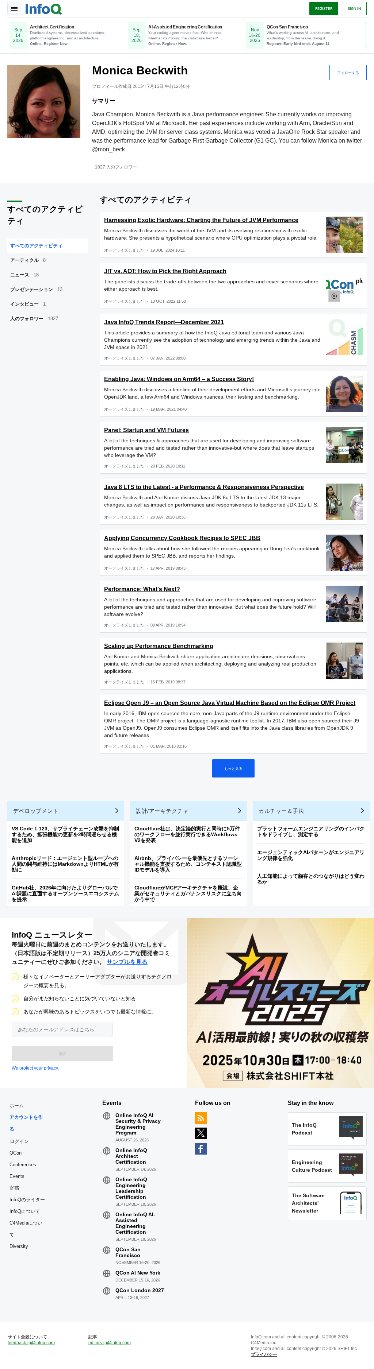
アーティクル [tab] (28, 260)
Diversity (18, 1246)
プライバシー (264, 1354)
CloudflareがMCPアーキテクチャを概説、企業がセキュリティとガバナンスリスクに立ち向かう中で (188, 893)
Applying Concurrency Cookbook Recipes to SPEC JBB (182, 538)
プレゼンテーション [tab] (36, 289)
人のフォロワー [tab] (34, 318)
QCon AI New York (137, 1273)
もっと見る (233, 768)
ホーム (16, 1105)
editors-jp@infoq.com (109, 1342)
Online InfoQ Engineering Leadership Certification (131, 1188)
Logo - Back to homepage (44, 8)
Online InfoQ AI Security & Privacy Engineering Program (138, 1124)
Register (323, 8)
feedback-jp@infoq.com (31, 1342)
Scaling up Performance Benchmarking (158, 646)
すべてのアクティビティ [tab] (36, 245)
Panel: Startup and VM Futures (146, 430)
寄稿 (14, 1188)
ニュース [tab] (24, 275)
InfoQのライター (27, 1199)
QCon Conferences (22, 1158)
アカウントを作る (26, 1123)
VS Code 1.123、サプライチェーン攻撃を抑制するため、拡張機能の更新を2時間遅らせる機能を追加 (65, 834)
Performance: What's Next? (142, 589)
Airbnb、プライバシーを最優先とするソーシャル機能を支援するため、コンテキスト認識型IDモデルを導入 (188, 864)
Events (16, 1176)
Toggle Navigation (13, 8)
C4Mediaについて (25, 1228)
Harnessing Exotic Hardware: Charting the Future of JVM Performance (201, 220)
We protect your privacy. (35, 1068)
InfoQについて (24, 1211)
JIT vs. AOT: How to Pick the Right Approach (165, 271)
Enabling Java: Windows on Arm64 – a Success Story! (179, 379)
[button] (62, 1053)
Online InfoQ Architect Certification (131, 1156)
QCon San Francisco (128, 1252)
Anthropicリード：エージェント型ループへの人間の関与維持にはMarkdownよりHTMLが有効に (65, 864)
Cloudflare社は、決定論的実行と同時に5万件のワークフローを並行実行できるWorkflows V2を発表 (187, 834)
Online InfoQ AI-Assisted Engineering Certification (135, 1223)
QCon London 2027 (139, 1290)
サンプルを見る (127, 962)
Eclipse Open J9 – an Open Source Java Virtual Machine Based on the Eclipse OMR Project (229, 703)
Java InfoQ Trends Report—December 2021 (164, 322)
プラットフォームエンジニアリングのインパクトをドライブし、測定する (311, 831)
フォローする (348, 72)
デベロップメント (35, 811)
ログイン (19, 1141)
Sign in (354, 8)
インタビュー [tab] (28, 304)
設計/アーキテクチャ (162, 811)
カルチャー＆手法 (281, 811)
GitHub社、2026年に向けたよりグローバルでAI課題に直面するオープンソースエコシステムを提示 (65, 893)
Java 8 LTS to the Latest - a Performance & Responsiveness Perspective (204, 487)
